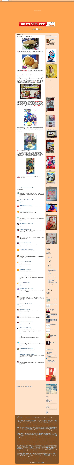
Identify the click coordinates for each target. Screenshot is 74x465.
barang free (48, 421)
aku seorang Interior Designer (51, 281)
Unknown (21, 261)
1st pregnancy (41, 417)
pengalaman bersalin (25, 447)
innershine (25, 435)
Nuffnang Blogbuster (37, 445)
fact (23, 429)
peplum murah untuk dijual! (52, 279)
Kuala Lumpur (48, 406)
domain (39, 427)
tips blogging (42, 455)
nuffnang (30, 445)
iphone (31, 435)
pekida (40, 446)
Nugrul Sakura (22, 288)
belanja (22, 422)
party (30, 446)
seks (48, 450)
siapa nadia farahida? (51, 269)
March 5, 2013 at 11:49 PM (25, 282)
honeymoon (48, 433)
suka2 (37, 453)
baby (56, 420)
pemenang (54, 446)
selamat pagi (21, 451)
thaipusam (26, 455)
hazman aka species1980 (24, 354)
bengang (29, 422)
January (49, 290)
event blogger (51, 428)
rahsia (41, 449)
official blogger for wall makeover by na (49, 445)
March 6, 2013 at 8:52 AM (26, 309)
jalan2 (37, 435)
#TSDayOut (28, 417)
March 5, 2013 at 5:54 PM (27, 242)
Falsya (21, 309)
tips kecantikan (53, 455)
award (52, 420)
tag (29, 454)
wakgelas (21, 211)
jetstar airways (44, 435)
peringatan (54, 447)
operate (21, 446)
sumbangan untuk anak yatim (43, 453)
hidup (27, 433)
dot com (44, 427)
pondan (44, 448)
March (49, 266)
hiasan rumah (20, 433)
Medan (47, 411)
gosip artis (55, 430)
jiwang (48, 435)
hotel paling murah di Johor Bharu (53, 342)
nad (20, 282)
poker (41, 448)
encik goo (25, 428)
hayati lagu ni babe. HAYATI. (52, 282)
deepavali (23, 427)
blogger (28, 424)
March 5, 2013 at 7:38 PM (27, 261)
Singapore (47, 408)
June (49, 262)
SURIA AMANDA (50, 349)
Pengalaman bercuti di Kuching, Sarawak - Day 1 (53, 300)
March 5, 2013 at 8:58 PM (27, 269)
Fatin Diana (22, 303)
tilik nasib (34, 455)
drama (47, 427)
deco (18, 427)
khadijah (21, 242)
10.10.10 (33, 417)
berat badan (32, 422)
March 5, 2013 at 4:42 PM (27, 211)
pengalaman (19, 447)
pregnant (51, 448)
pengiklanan (38, 447)
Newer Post (19, 382)
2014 (48, 252)
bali (34, 421)
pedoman (37, 446)
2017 (48, 248)
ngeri (26, 445)
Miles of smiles (49, 352)
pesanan (25, 448)
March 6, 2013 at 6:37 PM (27, 327)
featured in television (53, 429)
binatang (42, 422)
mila (17, 128)
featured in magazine (38, 429)
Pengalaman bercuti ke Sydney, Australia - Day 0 (53, 320)
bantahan (41, 421)
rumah (37, 450)
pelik (49, 446)
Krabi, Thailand (48, 402)
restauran (21, 450)
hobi (37, 433)
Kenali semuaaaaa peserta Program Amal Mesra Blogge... (52, 287)
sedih (45, 450)
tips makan (32, 187)
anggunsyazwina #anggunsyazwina (30, 420)
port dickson (47, 448)
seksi (50, 450)
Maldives (47, 396)
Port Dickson (48, 413)
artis (45, 420)
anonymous (39, 420)
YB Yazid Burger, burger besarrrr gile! (51, 284)
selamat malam (55, 450)
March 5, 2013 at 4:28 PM (28, 205)
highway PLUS (31, 433)
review (25, 450)
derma (31, 427)
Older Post (41, 382)
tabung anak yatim (24, 454)
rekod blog (48, 449)
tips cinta (47, 455)
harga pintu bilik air (53, 324)
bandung (37, 421)
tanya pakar (32, 454)
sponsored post (24, 453)
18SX (36, 417)
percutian (48, 447)
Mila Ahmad (22, 205)
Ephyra (34, 428)
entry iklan (29, 428)
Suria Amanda (22, 249)
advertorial (32, 419)
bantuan (44, 421)
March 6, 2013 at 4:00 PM (27, 316)
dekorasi (27, 427)
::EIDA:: (21, 316)
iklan (40, 434)
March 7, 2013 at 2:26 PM (28, 336)
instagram (28, 435)
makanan (28, 187)
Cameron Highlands (49, 400)
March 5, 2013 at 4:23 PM (28, 199)
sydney (18, 454)
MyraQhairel (22, 229)
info (21, 435)
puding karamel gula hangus (31, 449)
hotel (18, 434)
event (37, 428)
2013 (48, 253)
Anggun (22, 420)
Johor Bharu (48, 401)
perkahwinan (19, 448)
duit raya (50, 427)
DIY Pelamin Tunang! (52, 310)
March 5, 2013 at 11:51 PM (29, 288)
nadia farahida (52, 39)
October (49, 257)
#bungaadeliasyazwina (21, 417)
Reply (20, 196)
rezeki (34, 450)
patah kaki (33, 446)
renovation (53, 449)
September (50, 258)
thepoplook (30, 455)
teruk (53, 454)
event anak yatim (43, 428)
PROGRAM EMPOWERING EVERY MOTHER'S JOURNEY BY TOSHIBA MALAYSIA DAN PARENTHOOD (51, 362)
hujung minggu (27, 434)
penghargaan (32, 447)
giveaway (48, 430)
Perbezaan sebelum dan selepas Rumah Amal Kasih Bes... (52, 277)
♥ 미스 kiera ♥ (22, 199)
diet (34, 427)
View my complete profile (50, 45)
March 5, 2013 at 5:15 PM (28, 229)
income (53, 434)
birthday (46, 422)
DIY (36, 427)
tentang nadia (46, 454)
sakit (41, 450)
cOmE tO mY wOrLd (50, 360)
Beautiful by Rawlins (50, 358)
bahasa (25, 421)
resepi (18, 450)
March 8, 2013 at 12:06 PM (28, 348)
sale (43, 450)
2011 (48, 293)
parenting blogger (25, 446)
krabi (25, 439)
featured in (31, 429)
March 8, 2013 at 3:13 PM (32, 354)
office (41, 445)
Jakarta (47, 412)
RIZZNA (21, 327)
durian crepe (18, 428)
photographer (29, 448)
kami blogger (22, 187)
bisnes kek (55, 422)
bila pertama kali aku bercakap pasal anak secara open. (53, 305)
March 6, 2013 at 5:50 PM (29, 321)
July (48, 261)
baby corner (21, 421)
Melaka (47, 405)
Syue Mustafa (22, 321)
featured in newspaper (45, 429)
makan (25, 187)
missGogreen (22, 223)
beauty (52, 421)
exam (18, 429)
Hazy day (48, 353)
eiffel (22, 428)
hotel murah (21, 434)
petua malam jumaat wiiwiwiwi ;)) (51, 273)
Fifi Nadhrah (22, 348)
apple (42, 420)
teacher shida (37, 454)
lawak (56, 439)
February (49, 289)
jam (40, 435)
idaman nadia (32, 434)
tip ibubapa (37, 455)
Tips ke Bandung (53, 329)
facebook (21, 429)
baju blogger (31, 421)
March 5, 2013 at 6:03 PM (29, 249)
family (26, 429)
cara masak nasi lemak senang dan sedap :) (53, 335)
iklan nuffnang (45, 434)
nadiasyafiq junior (20, 445)
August (49, 260)
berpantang (36, 422)
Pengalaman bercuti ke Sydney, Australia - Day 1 (53, 315)
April (49, 265)
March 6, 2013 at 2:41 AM (28, 303)
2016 (48, 249)
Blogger (42, 462)
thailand (21, 455)
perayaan (43, 447)
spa (18, 453)
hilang (35, 433)
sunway (51, 453)
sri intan (32, 453)
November (49, 256)
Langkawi (47, 399)
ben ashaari (25, 422)
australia (49, 420)
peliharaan (46, 446)
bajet (27, 421)
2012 (48, 292)
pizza (38, 448)
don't (41, 427)
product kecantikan (24, 449)
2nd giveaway (48, 417)
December (49, 254)
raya (44, 449)
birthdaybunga (51, 422)
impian (50, 434)
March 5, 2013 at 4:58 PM (28, 223)
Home (30, 382)
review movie (30, 450)
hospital (55, 433)
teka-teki (41, 454)
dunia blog (54, 427)
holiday (41, 433)
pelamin (43, 446)
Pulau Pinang (48, 407)
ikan (35, 434)
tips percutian (24, 456)
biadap (39, 422)
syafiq (54, 453)
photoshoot (34, 448)
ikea (37, 434)
